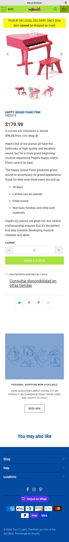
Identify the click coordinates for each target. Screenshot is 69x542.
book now (35, 408)
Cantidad (10, 242)
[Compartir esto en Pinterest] (39, 303)
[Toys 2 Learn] (34, 9)
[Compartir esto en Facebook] (29, 303)
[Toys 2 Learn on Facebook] (28, 490)
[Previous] (8, 54)
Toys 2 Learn (20, 529)
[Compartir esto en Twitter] (20, 303)
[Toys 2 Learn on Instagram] (34, 490)
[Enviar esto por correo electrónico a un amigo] (48, 303)
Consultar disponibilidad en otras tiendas (33, 283)
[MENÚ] (1, 9)
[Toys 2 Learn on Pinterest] (40, 490)
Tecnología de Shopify (27, 533)
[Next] (61, 54)
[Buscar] (55, 9)
